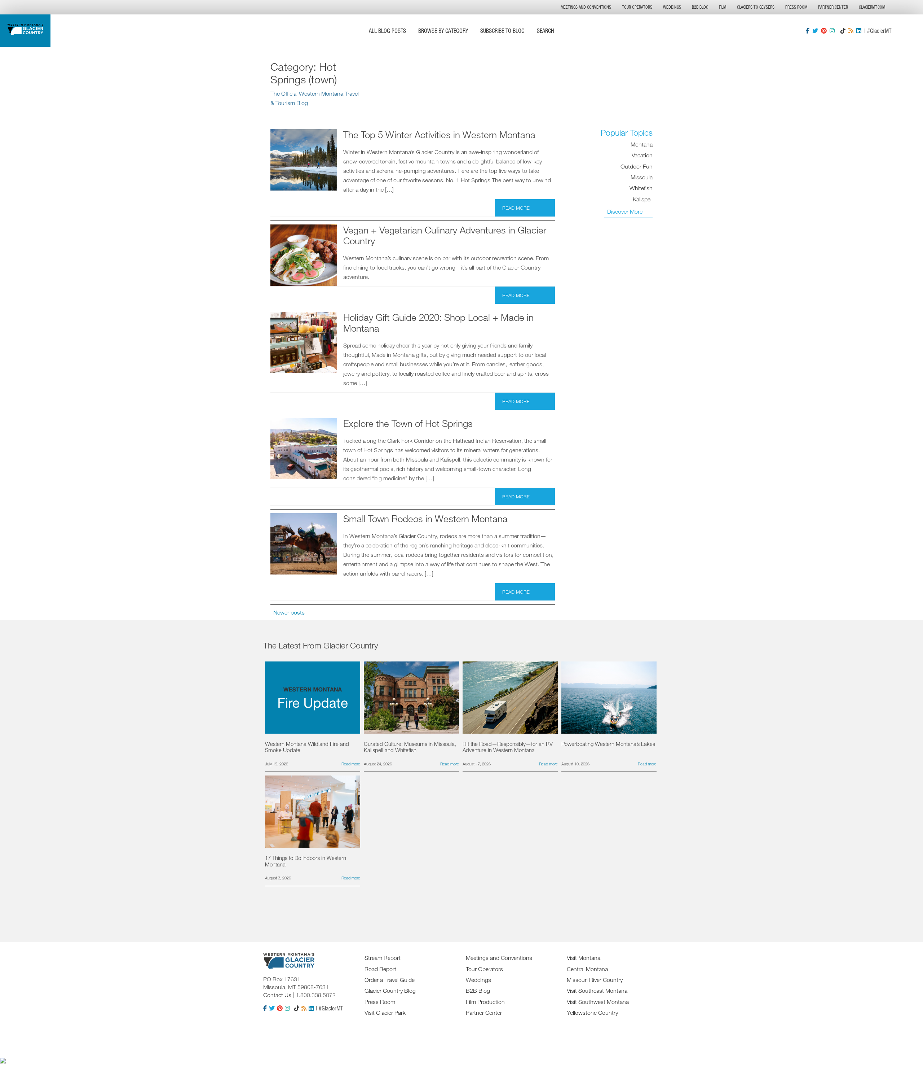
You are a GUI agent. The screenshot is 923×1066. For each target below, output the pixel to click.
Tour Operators (637, 7)
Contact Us (277, 995)
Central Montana (587, 969)
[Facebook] (807, 30)
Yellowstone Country (592, 1012)
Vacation (642, 155)
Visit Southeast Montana (597, 990)
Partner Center (833, 7)
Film (722, 7)
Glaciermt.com (872, 7)
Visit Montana (583, 957)
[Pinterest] (824, 30)
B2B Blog (700, 7)
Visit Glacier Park (385, 1012)
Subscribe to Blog (502, 30)
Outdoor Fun (637, 166)
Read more (516, 208)
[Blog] (850, 30)
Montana (642, 144)
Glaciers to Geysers (755, 7)
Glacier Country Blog (390, 990)
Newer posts (289, 612)
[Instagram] (832, 30)
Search (545, 30)
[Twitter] (815, 30)
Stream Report (383, 957)
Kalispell (643, 199)
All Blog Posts (387, 30)
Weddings (672, 7)
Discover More (624, 211)
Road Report (380, 969)
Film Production (485, 1002)
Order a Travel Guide (390, 980)
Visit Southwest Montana (598, 1002)
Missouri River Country (595, 980)
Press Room (796, 7)
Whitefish (641, 188)
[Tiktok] (842, 30)
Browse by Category (443, 30)
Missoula (642, 177)
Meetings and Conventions (586, 7)
